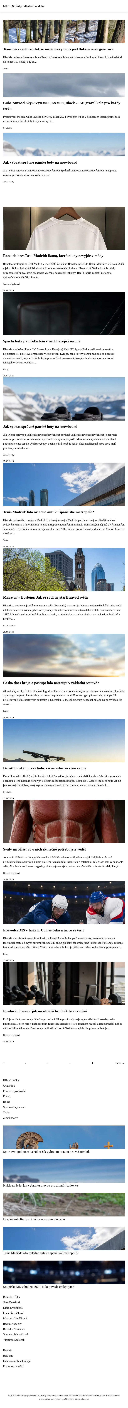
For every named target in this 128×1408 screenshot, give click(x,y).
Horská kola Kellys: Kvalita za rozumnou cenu (34, 1219)
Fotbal (6, 711)
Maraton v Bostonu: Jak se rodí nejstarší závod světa (45, 597)
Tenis (5, 68)
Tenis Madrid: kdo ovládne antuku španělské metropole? (48, 512)
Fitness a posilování (11, 873)
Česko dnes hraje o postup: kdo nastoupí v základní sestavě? (51, 683)
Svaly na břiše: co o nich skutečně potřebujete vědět (44, 849)
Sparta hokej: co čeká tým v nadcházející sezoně (41, 341)
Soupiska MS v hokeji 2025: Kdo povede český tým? (38, 1286)
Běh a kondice (9, 626)
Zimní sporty (8, 182)
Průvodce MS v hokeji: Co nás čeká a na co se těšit (43, 930)
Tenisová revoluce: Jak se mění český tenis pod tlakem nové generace (58, 49)
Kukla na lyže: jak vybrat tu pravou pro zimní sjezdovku (40, 1185)
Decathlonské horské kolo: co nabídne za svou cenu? (44, 768)
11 (93, 1062)
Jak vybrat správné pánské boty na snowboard (40, 162)
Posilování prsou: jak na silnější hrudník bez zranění (45, 1011)
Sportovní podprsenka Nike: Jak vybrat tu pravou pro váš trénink (46, 1151)
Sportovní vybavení (11, 284)
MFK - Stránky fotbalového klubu (23, 6)
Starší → (120, 1062)
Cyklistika (7, 128)
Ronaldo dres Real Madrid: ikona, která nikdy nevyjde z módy (53, 256)
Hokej (5, 369)
